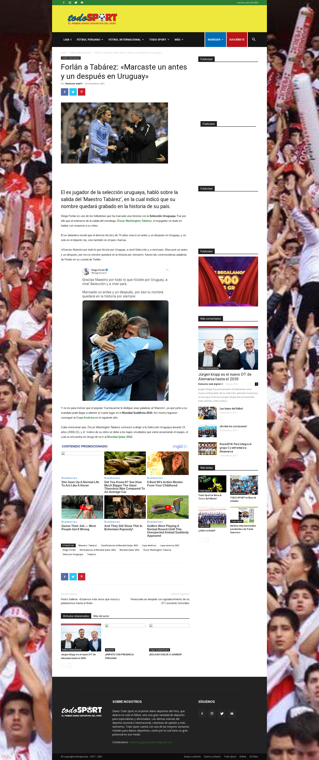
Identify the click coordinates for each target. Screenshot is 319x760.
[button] (253, 40)
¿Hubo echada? (206, 530)
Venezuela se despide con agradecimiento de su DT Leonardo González (160, 601)
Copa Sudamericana (159, 649)
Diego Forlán (69, 549)
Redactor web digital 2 (210, 383)
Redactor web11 (73, 83)
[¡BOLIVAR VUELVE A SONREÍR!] (169, 637)
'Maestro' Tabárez (87, 545)
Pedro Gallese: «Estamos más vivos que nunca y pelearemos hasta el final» (90, 601)
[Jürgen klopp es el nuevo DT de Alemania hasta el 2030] (81, 637)
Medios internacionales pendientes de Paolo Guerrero (243, 529)
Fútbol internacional (125, 39)
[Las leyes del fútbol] (207, 413)
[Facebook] (63, 2)
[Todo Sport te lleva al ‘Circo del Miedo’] (212, 483)
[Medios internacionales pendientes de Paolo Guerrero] (244, 515)
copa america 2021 (169, 545)
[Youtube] (82, 2)
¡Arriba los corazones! (233, 426)
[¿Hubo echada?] (212, 517)
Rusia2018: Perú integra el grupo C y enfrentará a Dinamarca (235, 448)
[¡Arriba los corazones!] (207, 430)
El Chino (254, 756)
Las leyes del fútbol (231, 408)
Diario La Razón (212, 756)
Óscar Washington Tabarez (157, 549)
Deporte (110, 649)
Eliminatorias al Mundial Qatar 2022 (98, 549)
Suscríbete (237, 39)
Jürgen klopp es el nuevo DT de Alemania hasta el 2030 (224, 376)
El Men (243, 756)
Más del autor (101, 616)
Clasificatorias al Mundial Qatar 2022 (119, 545)
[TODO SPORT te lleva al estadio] (244, 485)
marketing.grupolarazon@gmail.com (150, 742)
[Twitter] (76, 2)
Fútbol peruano (88, 39)
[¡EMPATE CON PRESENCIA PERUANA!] (125, 637)
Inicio (63, 52)
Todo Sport (157, 39)
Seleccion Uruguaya (73, 554)
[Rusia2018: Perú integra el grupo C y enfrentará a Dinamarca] (207, 448)
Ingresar (214, 39)
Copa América (149, 545)
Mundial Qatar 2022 (129, 549)
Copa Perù (204, 526)
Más (177, 39)
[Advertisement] (125, 173)
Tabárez (91, 554)
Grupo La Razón (192, 756)
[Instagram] (70, 2)
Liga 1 (68, 39)
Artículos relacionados (76, 616)
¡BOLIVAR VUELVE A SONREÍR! (165, 654)
